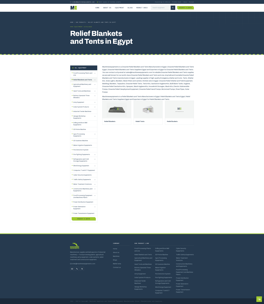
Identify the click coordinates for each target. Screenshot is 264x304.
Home (97, 8)
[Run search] (173, 8)
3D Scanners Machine (162, 264)
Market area (141, 8)
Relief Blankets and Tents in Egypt (102, 22)
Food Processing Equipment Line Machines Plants (184, 272)
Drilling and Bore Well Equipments (162, 250)
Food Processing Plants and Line (142, 250)
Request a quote (185, 7)
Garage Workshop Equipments (140, 288)
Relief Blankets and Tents (143, 254)
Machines (116, 256)
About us (107, 8)
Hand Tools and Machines (143, 264)
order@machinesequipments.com (83, 2)
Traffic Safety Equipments (185, 254)
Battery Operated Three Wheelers (142, 269)
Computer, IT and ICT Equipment (162, 292)
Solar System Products (142, 277)
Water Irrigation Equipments (160, 269)
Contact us (117, 267)
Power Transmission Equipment (183, 291)
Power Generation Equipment (182, 285)
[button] (95, 73)
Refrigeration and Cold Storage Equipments (163, 282)
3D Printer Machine (161, 254)
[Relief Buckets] (179, 109)
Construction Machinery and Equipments (184, 265)
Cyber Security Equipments (181, 250)
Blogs (130, 8)
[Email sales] (72, 269)
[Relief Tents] (148, 109)
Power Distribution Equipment (182, 279)
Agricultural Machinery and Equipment (143, 259)
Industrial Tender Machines (140, 282)
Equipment (119, 8)
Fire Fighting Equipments (163, 277)
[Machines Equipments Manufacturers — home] (74, 247)
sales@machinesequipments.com (139, 72)
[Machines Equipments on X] (82, 269)
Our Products (81, 22)
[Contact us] (77, 269)
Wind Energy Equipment (163, 287)
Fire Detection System (162, 274)
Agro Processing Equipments (161, 259)
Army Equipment (140, 274)
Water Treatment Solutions (182, 259)
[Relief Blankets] (116, 109)
